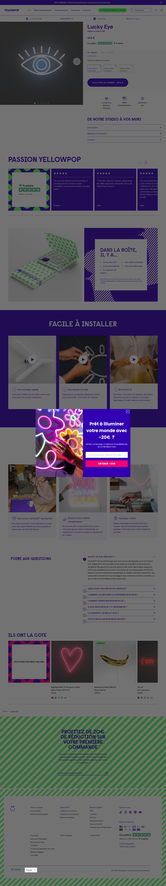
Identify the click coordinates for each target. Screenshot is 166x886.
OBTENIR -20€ (106, 463)
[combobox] (31, 870)
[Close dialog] (127, 411)
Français (29, 870)
